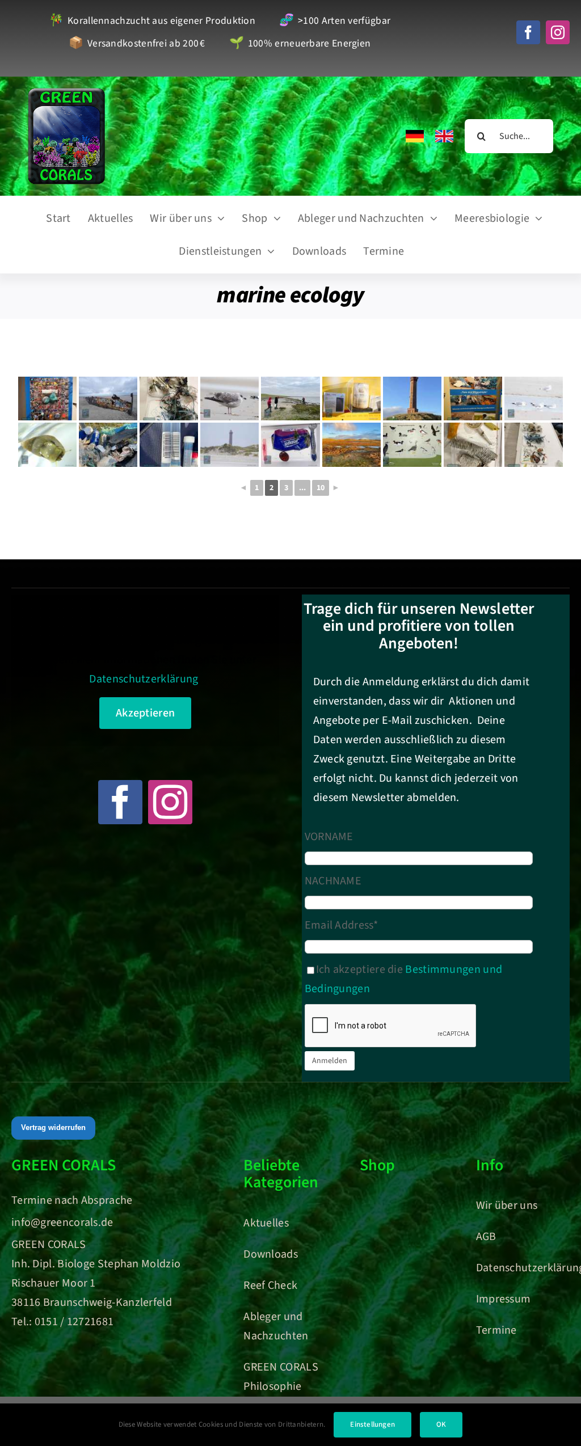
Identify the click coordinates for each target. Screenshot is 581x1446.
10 (321, 488)
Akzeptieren (145, 713)
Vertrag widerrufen (53, 1127)
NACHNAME (333, 881)
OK (441, 1424)
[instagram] (558, 32)
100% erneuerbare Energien (300, 44)
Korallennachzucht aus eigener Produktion (152, 21)
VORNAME (329, 837)
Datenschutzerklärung (143, 679)
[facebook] (528, 32)
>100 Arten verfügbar (334, 21)
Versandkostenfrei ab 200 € (137, 44)
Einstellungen (372, 1424)
